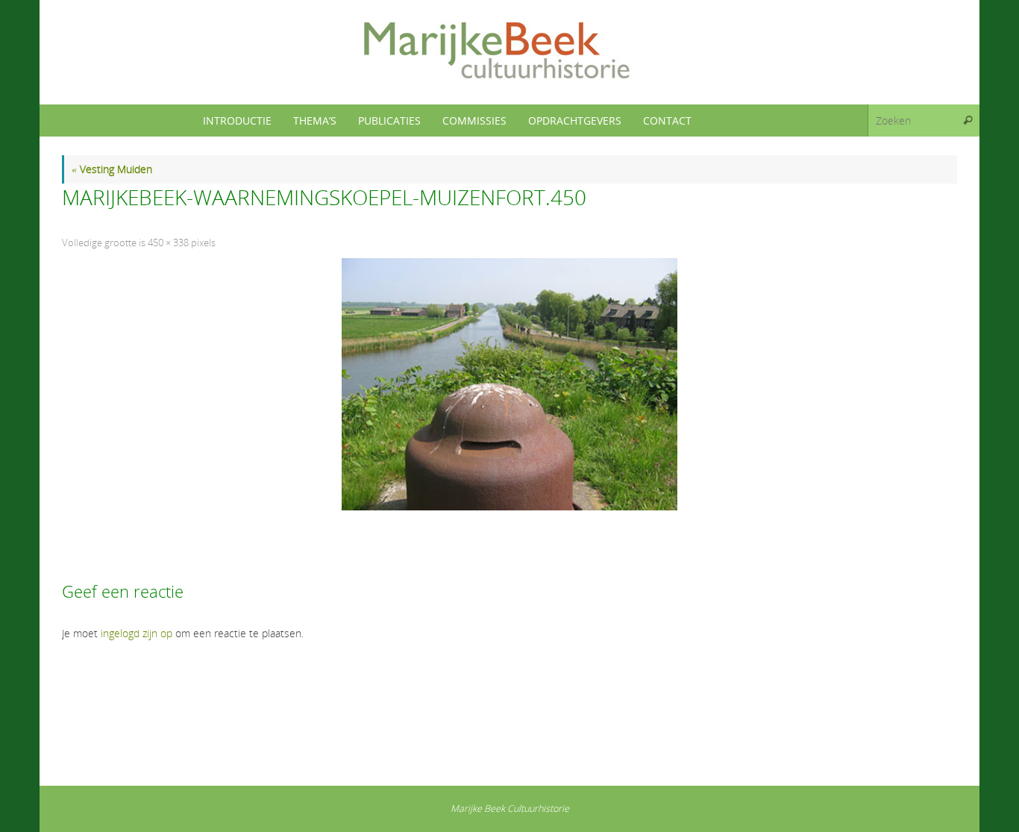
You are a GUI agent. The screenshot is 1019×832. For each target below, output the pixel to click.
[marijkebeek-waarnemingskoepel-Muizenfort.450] (509, 384)
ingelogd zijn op (136, 633)
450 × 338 (168, 243)
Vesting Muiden (112, 169)
